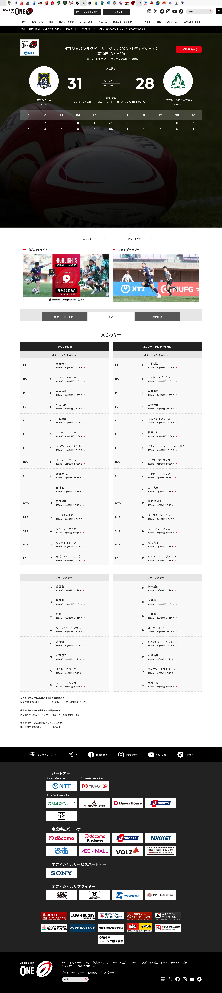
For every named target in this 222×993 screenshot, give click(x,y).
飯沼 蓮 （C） (68, 475)
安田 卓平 (68, 502)
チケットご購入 (91, 11)
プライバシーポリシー (73, 972)
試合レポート (134, 238)
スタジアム (172, 21)
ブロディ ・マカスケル (69, 447)
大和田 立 (161, 684)
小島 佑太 (69, 406)
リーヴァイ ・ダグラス (69, 629)
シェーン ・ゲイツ (68, 530)
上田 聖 (161, 615)
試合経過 (157, 317)
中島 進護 (69, 420)
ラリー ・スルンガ (69, 684)
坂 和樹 (69, 601)
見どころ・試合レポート (124, 21)
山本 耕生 (161, 365)
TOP (24, 21)
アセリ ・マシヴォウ (161, 461)
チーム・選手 (86, 21)
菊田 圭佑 (161, 392)
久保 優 (161, 601)
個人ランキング (66, 21)
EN (219, 11)
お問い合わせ (107, 972)
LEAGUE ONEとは (192, 21)
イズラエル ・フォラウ (69, 558)
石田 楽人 (69, 365)
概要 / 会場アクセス (65, 317)
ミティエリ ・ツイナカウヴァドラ (166, 447)
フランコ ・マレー (69, 378)
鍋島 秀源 (69, 392)
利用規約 (92, 972)
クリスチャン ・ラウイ (161, 516)
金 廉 (69, 615)
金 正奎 (68, 588)
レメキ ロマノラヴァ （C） (162, 558)
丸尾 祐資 (160, 656)
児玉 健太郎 (160, 502)
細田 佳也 (161, 433)
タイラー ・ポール (69, 461)
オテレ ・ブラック (68, 670)
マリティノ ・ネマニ (161, 530)
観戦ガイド (119, 11)
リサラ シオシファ (69, 544)
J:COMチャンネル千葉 (108, 101)
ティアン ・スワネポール (161, 670)
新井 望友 (160, 588)
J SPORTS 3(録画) (83, 101)
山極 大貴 (161, 406)
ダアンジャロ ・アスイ (161, 643)
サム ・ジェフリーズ (161, 420)
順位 (51, 21)
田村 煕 (68, 489)
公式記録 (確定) (188, 49)
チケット (146, 21)
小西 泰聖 (68, 656)
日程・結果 (37, 21)
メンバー (111, 317)
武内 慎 (69, 643)
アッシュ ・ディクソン (161, 378)
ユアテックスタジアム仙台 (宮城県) (120, 59)
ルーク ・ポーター (161, 629)
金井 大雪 (160, 489)
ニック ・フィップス (160, 475)
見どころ (87, 238)
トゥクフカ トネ (69, 516)
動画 (159, 21)
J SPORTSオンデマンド (136, 101)
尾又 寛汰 (160, 544)
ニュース (103, 21)
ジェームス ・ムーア (69, 433)
